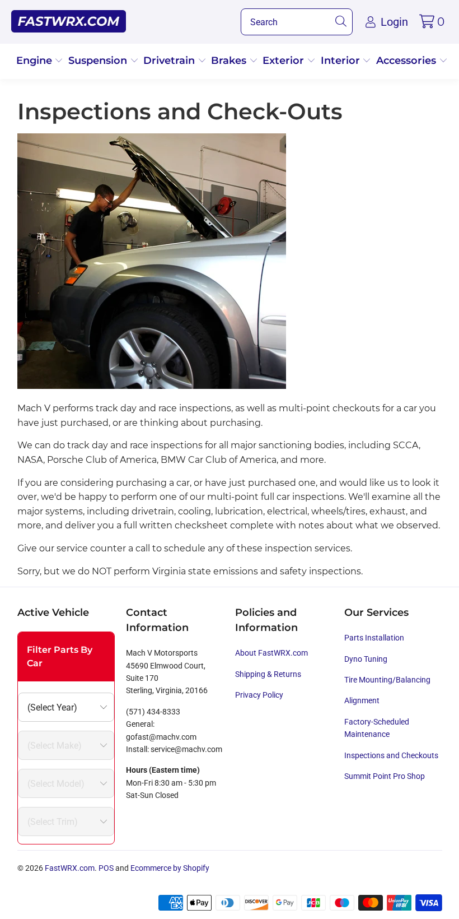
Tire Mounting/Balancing (387, 679)
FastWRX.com (70, 868)
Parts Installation (374, 637)
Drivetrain (170, 60)
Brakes (230, 60)
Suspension (99, 60)
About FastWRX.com (271, 652)
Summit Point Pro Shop (384, 776)
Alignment (362, 700)
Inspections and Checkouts (391, 755)
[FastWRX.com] (68, 22)
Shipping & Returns (268, 674)
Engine (35, 60)
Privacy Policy (259, 694)
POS (106, 868)
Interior (342, 60)
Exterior (285, 60)
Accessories (407, 60)
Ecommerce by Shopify (169, 868)
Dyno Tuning (365, 659)
